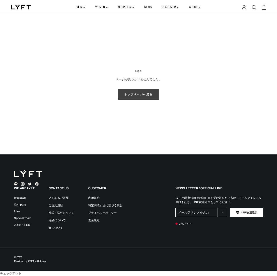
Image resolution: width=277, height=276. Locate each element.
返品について (57, 220)
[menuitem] (81, 7)
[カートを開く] (264, 7)
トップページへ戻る (138, 94)
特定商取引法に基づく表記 (105, 205)
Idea (17, 211)
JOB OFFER (22, 224)
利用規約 (94, 198)
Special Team (22, 218)
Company (20, 204)
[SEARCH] (254, 7)
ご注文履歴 (56, 205)
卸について (56, 227)
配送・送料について (61, 212)
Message (20, 197)
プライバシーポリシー (102, 212)
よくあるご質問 (59, 198)
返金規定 (94, 220)
